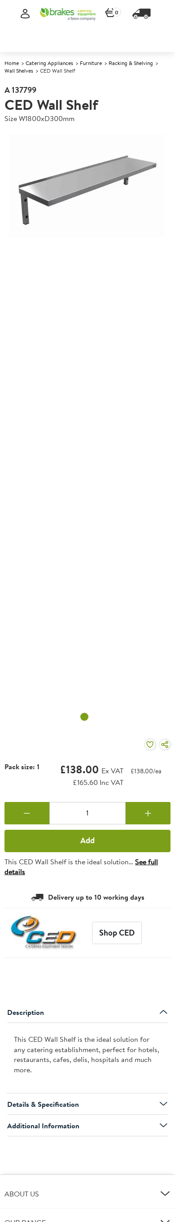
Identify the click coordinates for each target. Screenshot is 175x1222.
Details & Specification (43, 1104)
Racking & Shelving (131, 63)
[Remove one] (26, 813)
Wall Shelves (18, 70)
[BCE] (68, 14)
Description (25, 1012)
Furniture (91, 63)
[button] (87, 1193)
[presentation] (87, 1058)
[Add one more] (148, 813)
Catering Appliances (49, 63)
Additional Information (43, 1126)
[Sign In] (25, 14)
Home (11, 63)
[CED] (46, 933)
